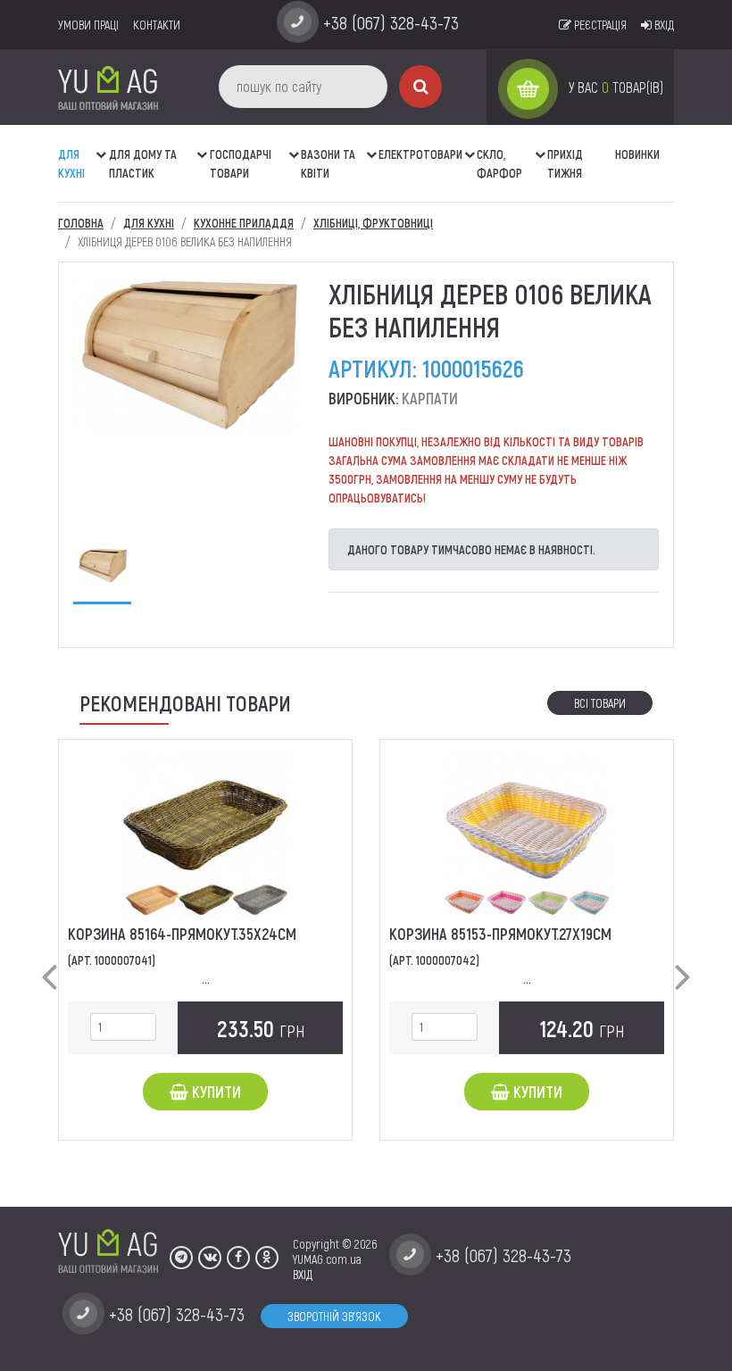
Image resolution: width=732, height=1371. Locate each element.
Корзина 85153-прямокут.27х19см (500, 933)
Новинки (637, 154)
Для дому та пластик (143, 163)
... (206, 978)
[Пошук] (420, 86)
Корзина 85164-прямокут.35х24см (182, 933)
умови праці (88, 24)
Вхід (663, 24)
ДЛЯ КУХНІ (71, 163)
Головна (81, 222)
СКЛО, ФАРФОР (499, 163)
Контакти (156, 24)
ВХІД (302, 1274)
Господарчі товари (240, 163)
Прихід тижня (565, 163)
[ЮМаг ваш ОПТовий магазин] (108, 87)
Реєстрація (599, 24)
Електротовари (420, 154)
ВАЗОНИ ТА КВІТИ (328, 163)
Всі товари (600, 702)
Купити (214, 1091)
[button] (103, 145)
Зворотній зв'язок (334, 1316)
